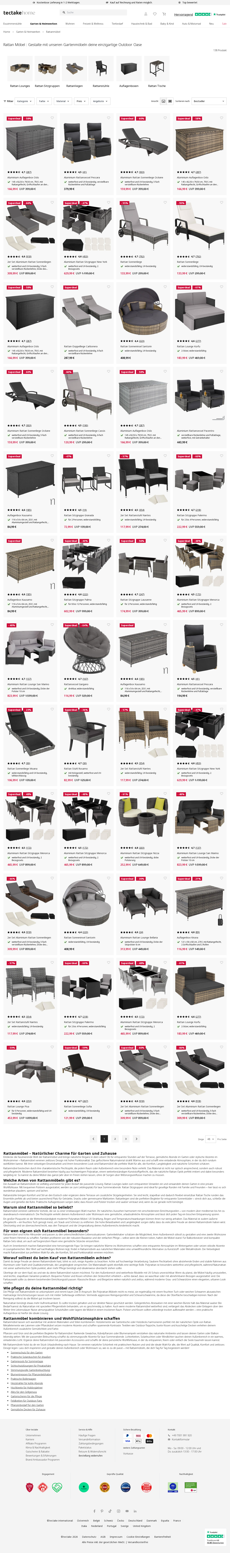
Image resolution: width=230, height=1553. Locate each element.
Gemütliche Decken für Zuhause (28, 1409)
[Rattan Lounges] (20, 73)
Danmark (151, 1520)
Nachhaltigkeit (186, 1474)
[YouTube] (127, 1511)
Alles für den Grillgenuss (24, 1392)
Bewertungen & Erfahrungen (41, 1455)
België (96, 1520)
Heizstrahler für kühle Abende (27, 1383)
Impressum (116, 1536)
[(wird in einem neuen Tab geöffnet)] (30, 1487)
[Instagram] (118, 1511)
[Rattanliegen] (74, 73)
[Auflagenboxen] (129, 73)
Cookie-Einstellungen (138, 1536)
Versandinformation (89, 1439)
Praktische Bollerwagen (23, 1378)
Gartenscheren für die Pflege (26, 1396)
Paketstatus (85, 1447)
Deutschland (135, 1520)
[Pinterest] (102, 1511)
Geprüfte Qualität (115, 1474)
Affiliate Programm (36, 1443)
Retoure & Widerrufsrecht (92, 1451)
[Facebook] (94, 1511)
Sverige (125, 1526)
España (165, 1520)
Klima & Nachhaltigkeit (38, 1447)
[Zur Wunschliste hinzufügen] (52, 118)
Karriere (30, 1439)
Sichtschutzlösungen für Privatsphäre (31, 1365)
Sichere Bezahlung (132, 1429)
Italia (84, 1526)
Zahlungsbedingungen (91, 1443)
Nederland (97, 1526)
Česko (120, 1520)
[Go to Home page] (19, 12)
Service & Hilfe (85, 1429)
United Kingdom (142, 1526)
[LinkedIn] (135, 1511)
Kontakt (171, 1429)
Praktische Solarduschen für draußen (31, 1356)
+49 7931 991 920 (182, 1435)
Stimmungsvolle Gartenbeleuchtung (30, 1370)
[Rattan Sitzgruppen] (47, 73)
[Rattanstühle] (101, 73)
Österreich (83, 1520)
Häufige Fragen (87, 1435)
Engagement (48, 1474)
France (177, 1520)
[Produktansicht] (163, 101)
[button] (25, 101)
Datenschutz (89, 1536)
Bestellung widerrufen (91, 1455)
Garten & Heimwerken (28, 31)
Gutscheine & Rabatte (38, 1451)
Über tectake (32, 1429)
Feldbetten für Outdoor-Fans (26, 1400)
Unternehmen (33, 1435)
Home (6, 31)
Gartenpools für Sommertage (27, 1361)
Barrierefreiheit (162, 1536)
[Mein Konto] (145, 13)
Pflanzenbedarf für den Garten (27, 1405)
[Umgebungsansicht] (170, 101)
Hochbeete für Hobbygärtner (27, 1387)
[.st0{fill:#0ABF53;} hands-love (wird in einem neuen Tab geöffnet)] (57, 1487)
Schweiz (108, 1520)
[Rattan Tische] (157, 73)
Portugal (112, 1526)
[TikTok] (110, 1511)
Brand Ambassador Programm (43, 1459)
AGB (103, 1536)
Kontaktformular (181, 1439)
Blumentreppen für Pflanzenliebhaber (31, 1374)
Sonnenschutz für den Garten (27, 1352)
